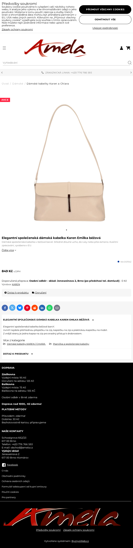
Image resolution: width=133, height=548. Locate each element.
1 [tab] (66, 230)
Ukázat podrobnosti (105, 28)
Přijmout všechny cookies (105, 9)
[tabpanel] (66, 160)
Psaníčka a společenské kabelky (71, 343)
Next (131, 72)
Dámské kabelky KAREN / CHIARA (26, 343)
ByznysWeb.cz (80, 541)
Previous (2, 72)
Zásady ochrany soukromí (78, 530)
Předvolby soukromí (48, 530)
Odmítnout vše (105, 19)
